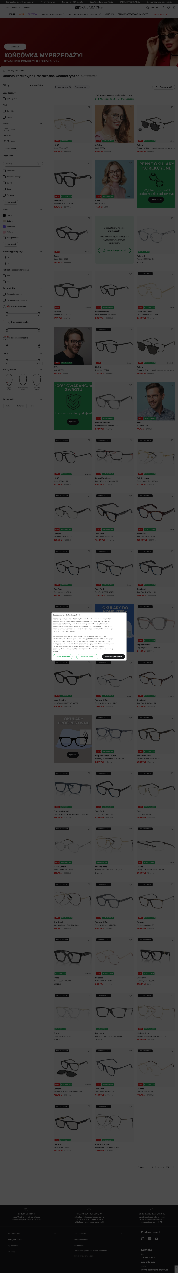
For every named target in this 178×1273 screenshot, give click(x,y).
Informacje (70, 631)
